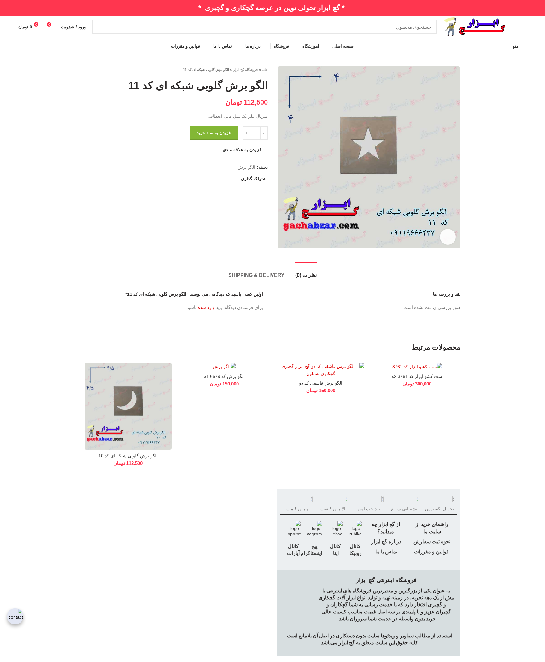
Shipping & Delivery (256, 275)
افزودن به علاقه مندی (243, 149)
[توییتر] (225, 178)
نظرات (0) (306, 275)
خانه (265, 69)
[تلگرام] (204, 178)
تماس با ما (385, 551)
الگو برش (246, 167)
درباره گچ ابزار (385, 541)
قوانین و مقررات (431, 551)
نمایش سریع (89, 401)
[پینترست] (218, 178)
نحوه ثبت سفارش (431, 541)
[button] (378, 387)
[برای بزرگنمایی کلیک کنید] (448, 237)
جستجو (100, 27)
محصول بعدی (88, 69)
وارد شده (206, 307)
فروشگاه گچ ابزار (245, 69)
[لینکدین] (211, 178)
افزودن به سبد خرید (214, 132)
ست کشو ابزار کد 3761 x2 (417, 376)
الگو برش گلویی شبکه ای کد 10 (128, 455)
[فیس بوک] (233, 178)
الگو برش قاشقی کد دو (320, 382)
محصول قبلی (100, 69)
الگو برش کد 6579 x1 (224, 376)
